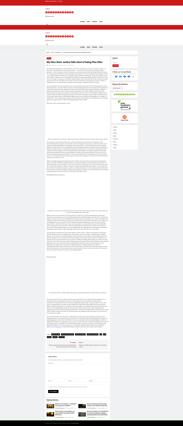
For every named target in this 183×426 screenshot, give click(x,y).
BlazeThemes (76, 423)
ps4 (105, 334)
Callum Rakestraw (92, 408)
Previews (94, 21)
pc (100, 334)
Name (50, 381)
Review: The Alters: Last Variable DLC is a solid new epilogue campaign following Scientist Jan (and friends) (98, 413)
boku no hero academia (67, 334)
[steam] (49, 9)
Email (70, 381)
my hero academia (80, 334)
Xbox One (61, 337)
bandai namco (55, 334)
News (88, 21)
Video (115, 147)
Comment (51, 363)
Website (91, 381)
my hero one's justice (92, 334)
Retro (101, 21)
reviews (55, 337)
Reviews (82, 21)
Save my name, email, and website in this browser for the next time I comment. (68, 387)
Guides (115, 133)
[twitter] (47, 9)
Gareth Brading (59, 417)
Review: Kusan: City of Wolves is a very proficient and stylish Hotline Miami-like (65, 413)
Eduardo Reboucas (52, 65)
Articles (115, 127)
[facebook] (45, 9)
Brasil (115, 130)
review (49, 337)
